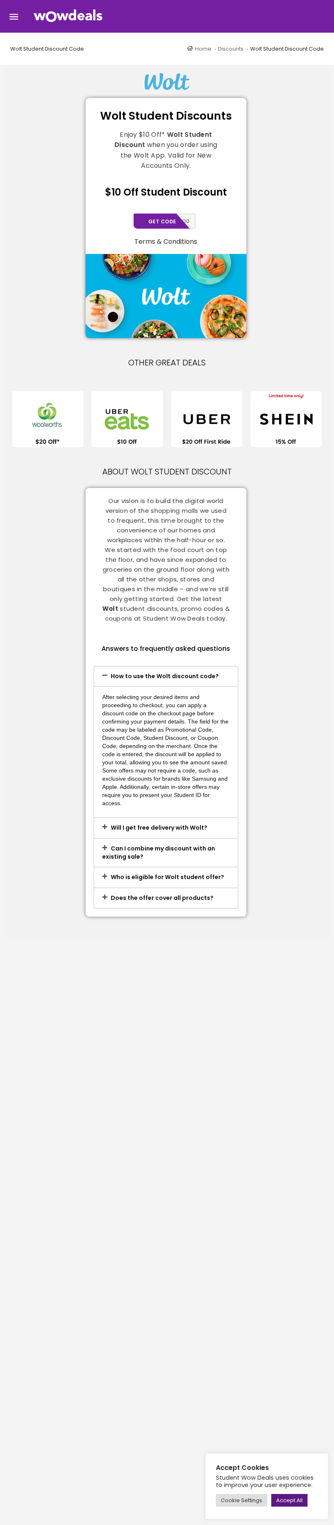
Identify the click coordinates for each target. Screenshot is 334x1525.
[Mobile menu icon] (14, 16)
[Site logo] (69, 16)
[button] (166, 676)
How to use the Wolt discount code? (165, 676)
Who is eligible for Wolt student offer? (167, 877)
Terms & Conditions (165, 241)
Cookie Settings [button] (241, 1500)
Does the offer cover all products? (162, 898)
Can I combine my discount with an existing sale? (158, 852)
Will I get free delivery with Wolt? (159, 828)
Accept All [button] (289, 1500)
